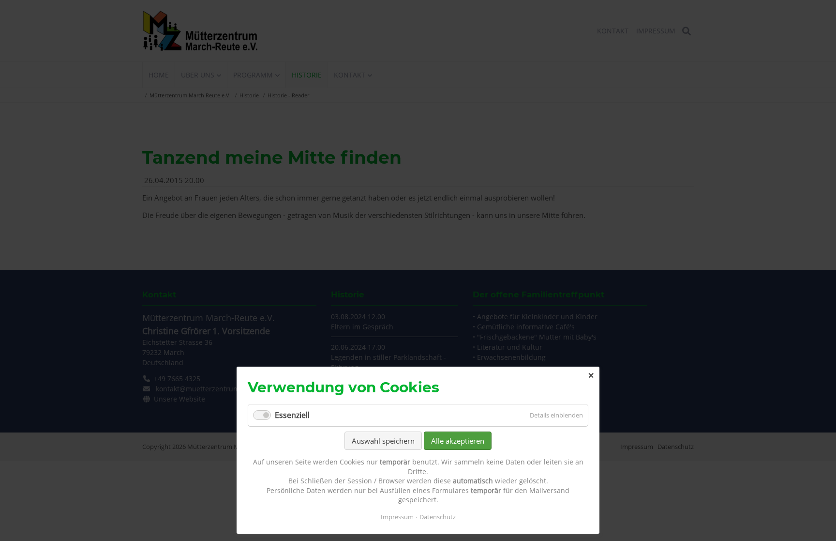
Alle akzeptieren (457, 441)
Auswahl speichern (383, 441)
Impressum (397, 516)
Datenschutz (437, 516)
